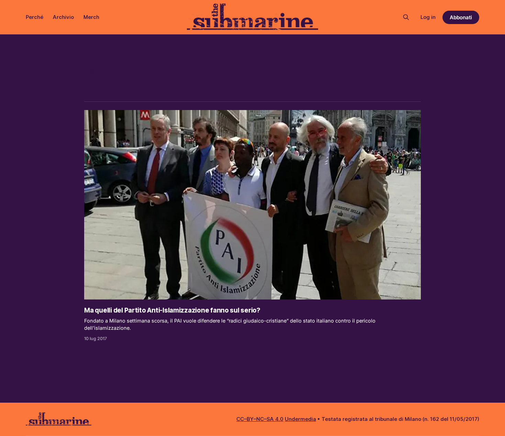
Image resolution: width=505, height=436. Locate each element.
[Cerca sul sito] (406, 17)
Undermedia (300, 419)
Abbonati (461, 17)
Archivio (63, 17)
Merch (91, 17)
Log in (428, 17)
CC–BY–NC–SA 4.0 (259, 419)
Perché (34, 17)
